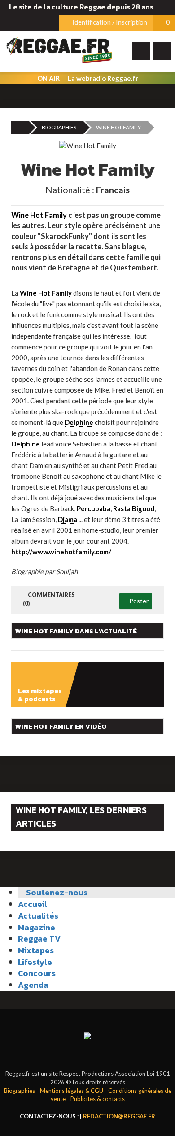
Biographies (59, 127)
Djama (67, 519)
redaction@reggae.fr (119, 1116)
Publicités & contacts (97, 1098)
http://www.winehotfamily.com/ (61, 552)
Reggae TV (39, 939)
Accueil (32, 904)
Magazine (36, 927)
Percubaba (93, 508)
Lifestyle (35, 962)
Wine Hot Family (39, 215)
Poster (138, 601)
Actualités (38, 916)
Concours (37, 973)
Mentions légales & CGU (71, 1090)
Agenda (33, 985)
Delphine (79, 422)
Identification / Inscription (109, 22)
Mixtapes (36, 950)
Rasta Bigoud (133, 508)
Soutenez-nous (56, 892)
